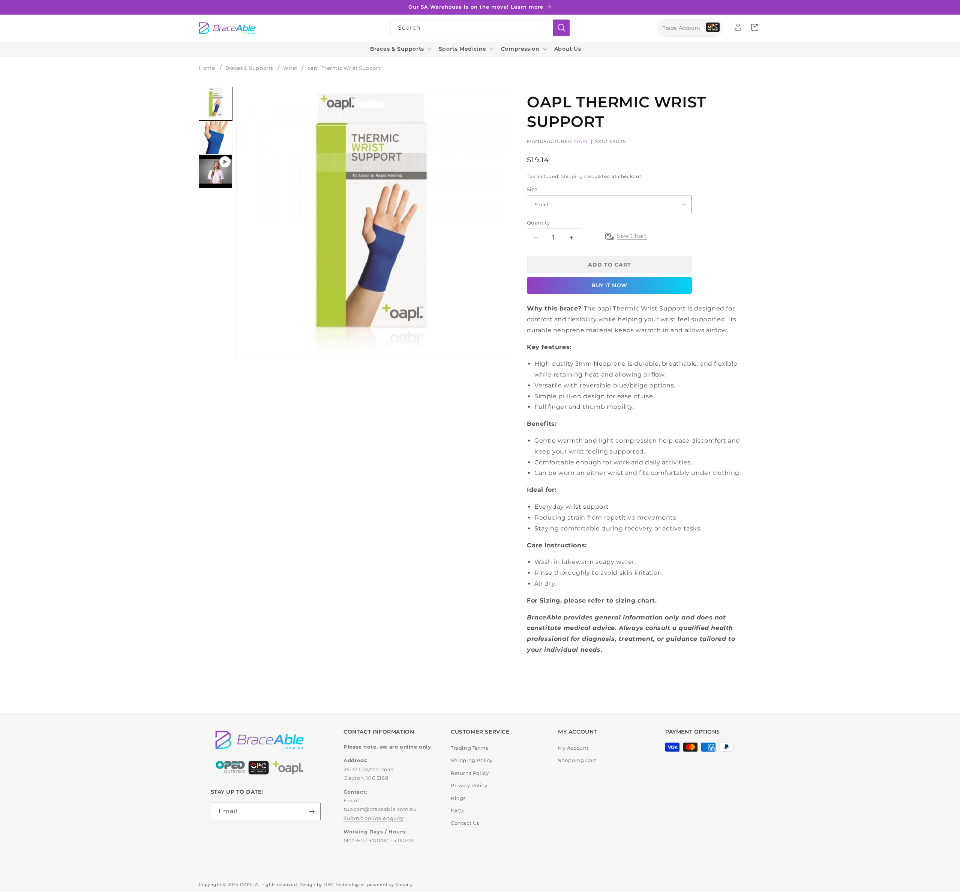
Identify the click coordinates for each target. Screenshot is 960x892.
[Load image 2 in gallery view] (215, 137)
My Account (573, 748)
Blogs (458, 798)
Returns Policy (470, 773)
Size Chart (632, 236)
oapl (581, 141)
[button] (400, 49)
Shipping (572, 176)
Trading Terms (469, 748)
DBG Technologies (345, 884)
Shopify (403, 884)
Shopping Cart (577, 760)
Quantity (538, 223)
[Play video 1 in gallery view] (215, 171)
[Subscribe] (312, 811)
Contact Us (465, 823)
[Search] (561, 28)
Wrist (290, 68)
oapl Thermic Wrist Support (344, 68)
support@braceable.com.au (380, 809)
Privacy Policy (469, 785)
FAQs (457, 811)
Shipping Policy (472, 760)
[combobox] (480, 28)
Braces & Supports (249, 68)
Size (532, 189)
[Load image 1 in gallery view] (215, 104)
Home (207, 68)
